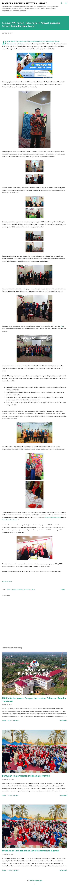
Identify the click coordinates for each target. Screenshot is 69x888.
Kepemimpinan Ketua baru (15, 44)
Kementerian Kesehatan (9, 520)
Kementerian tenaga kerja (53, 517)
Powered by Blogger (35, 880)
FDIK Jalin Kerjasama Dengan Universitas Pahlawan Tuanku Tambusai (34, 699)
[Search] (61, 3)
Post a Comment (13, 720)
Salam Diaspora (6, 581)
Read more (63, 720)
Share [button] (63, 589)
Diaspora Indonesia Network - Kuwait (25, 3)
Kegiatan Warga (17, 589)
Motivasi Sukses (29, 589)
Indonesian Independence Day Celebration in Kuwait (30, 850)
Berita (9, 589)
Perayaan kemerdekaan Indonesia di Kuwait (26, 775)
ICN (62, 326)
